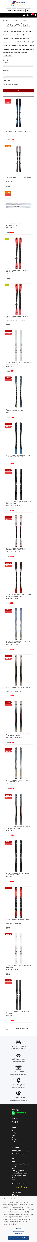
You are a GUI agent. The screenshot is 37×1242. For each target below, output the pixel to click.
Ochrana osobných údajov (19, 1175)
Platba (13, 1168)
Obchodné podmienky (18, 1163)
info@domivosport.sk (17, 1123)
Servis (14, 10)
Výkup (13, 1141)
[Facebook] (13, 1195)
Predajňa (14, 1134)
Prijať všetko (18, 1228)
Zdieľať (18, 95)
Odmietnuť (18, 1233)
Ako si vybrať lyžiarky (17, 1154)
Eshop (8, 20)
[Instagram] (17, 1195)
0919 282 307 (15, 1121)
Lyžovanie (14, 20)
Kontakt (14, 1143)
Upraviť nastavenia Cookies (18, 1238)
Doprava (14, 1166)
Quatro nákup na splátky (18, 1170)
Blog (13, 1130)
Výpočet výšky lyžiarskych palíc (20, 1152)
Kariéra (14, 1179)
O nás (13, 1132)
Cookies (14, 1177)
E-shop (28, 10)
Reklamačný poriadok (17, 1172)
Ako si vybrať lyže (16, 1150)
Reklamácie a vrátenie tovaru (19, 1173)
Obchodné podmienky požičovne (21, 1165)
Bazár (9, 10)
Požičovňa (20, 10)
